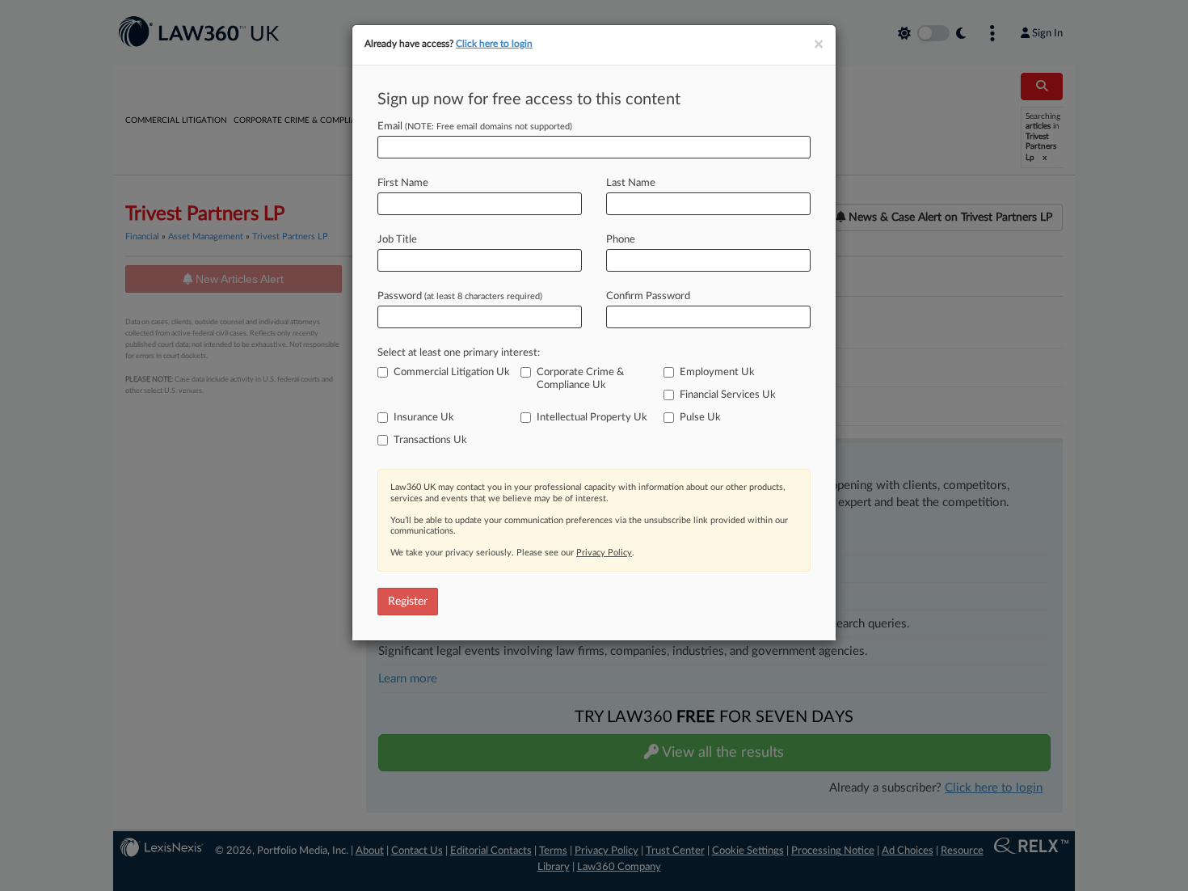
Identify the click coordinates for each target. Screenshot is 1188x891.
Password (459, 296)
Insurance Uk (424, 417)
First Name (402, 183)
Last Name (630, 183)
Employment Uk (717, 372)
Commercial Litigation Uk (452, 372)
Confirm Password (648, 296)
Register (408, 601)
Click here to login (494, 44)
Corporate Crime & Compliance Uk (580, 379)
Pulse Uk (700, 417)
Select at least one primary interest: (458, 353)
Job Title (397, 239)
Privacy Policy (604, 552)
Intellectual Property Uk (592, 417)
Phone (620, 239)
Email (474, 126)
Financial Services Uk (728, 395)
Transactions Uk (430, 440)
